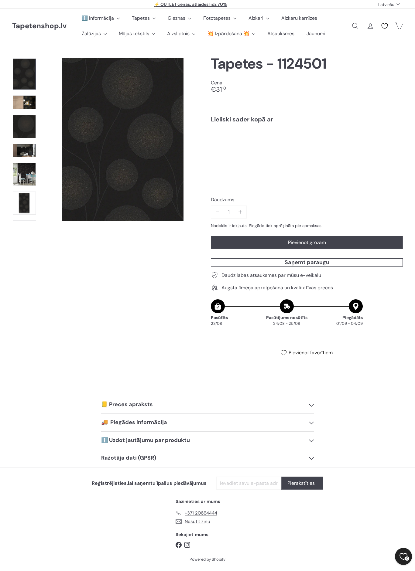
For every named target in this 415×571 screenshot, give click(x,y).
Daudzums (222, 199)
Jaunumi (316, 33)
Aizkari (257, 18)
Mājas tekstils (134, 33)
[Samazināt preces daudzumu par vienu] (217, 212)
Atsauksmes (280, 33)
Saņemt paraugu (307, 262)
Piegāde (256, 225)
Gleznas (177, 18)
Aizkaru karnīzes (299, 18)
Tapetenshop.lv (39, 26)
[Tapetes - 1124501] (306, 148)
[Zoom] (122, 139)
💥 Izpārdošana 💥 (229, 33)
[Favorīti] (384, 26)
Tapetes (141, 18)
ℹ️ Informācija (98, 18)
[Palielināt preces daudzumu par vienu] (240, 212)
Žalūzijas (92, 33)
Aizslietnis (179, 33)
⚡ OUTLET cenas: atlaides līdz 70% (190, 4)
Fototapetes (217, 18)
